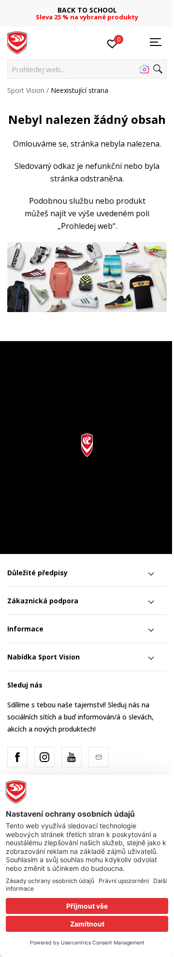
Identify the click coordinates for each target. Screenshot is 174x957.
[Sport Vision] (17, 42)
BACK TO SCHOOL (87, 10)
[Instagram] (44, 757)
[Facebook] (17, 757)
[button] (87, 69)
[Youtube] (71, 757)
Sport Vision (25, 90)
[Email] (98, 757)
